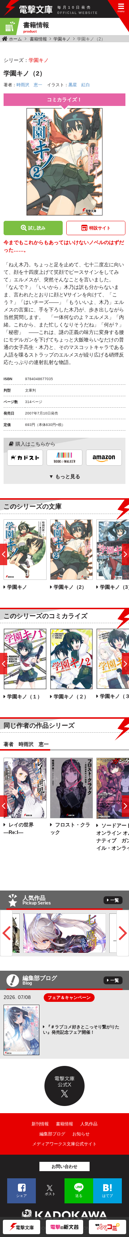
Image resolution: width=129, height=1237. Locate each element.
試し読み (37, 228)
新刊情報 (40, 1123)
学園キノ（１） (24, 696)
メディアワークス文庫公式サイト (64, 1143)
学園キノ (62, 39)
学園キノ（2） (70, 587)
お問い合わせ (64, 1166)
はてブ (107, 1196)
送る (78, 1196)
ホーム (15, 39)
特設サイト (100, 228)
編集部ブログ (52, 1133)
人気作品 (88, 1123)
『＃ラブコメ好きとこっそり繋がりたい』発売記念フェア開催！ (81, 1029)
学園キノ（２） (71, 696)
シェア (21, 1196)
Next (122, 933)
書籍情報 (38, 39)
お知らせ (81, 1133)
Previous (6, 933)
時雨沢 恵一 (29, 84)
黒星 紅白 (79, 84)
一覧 (114, 900)
